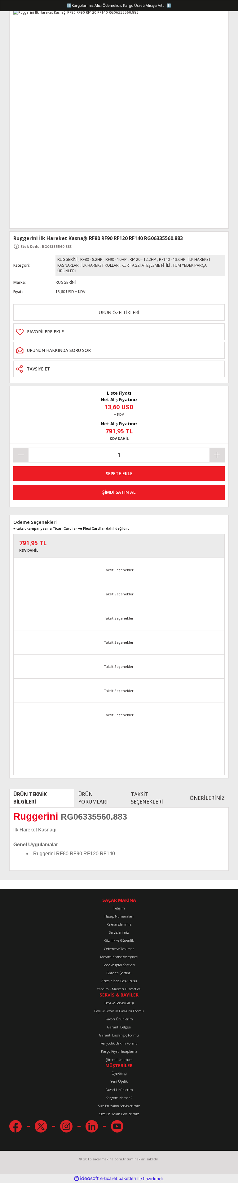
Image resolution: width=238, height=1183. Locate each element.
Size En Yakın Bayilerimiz (119, 1113)
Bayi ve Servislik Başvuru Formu (119, 1011)
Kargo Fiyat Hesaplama (119, 1051)
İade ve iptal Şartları (119, 964)
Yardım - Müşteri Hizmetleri (119, 989)
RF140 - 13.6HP (172, 259)
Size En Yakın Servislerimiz (119, 1105)
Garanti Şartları (119, 972)
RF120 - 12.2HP (143, 259)
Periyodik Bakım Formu (119, 1043)
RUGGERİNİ (67, 259)
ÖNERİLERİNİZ (207, 798)
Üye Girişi (119, 1073)
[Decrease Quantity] (21, 455)
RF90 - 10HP (116, 259)
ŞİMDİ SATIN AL (119, 492)
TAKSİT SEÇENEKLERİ (147, 798)
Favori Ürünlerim (119, 1019)
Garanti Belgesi (119, 1027)
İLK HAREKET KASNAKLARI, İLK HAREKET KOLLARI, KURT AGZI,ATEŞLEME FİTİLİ (134, 262)
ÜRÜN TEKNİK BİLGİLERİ (30, 798)
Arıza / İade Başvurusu (119, 981)
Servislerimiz (119, 932)
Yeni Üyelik (119, 1081)
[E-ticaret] (118, 1178)
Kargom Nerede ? (119, 1097)
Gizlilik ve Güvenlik (119, 940)
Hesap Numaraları (119, 916)
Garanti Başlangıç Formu (119, 1035)
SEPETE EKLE (119, 473)
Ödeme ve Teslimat (119, 948)
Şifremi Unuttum (119, 1059)
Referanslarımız (119, 924)
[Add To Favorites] (119, 331)
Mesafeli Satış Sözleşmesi (119, 956)
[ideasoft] (86, 1178)
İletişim (119, 908)
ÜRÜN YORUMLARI (93, 798)
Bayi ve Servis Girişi (119, 1003)
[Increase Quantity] (216, 455)
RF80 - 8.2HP (91, 259)
